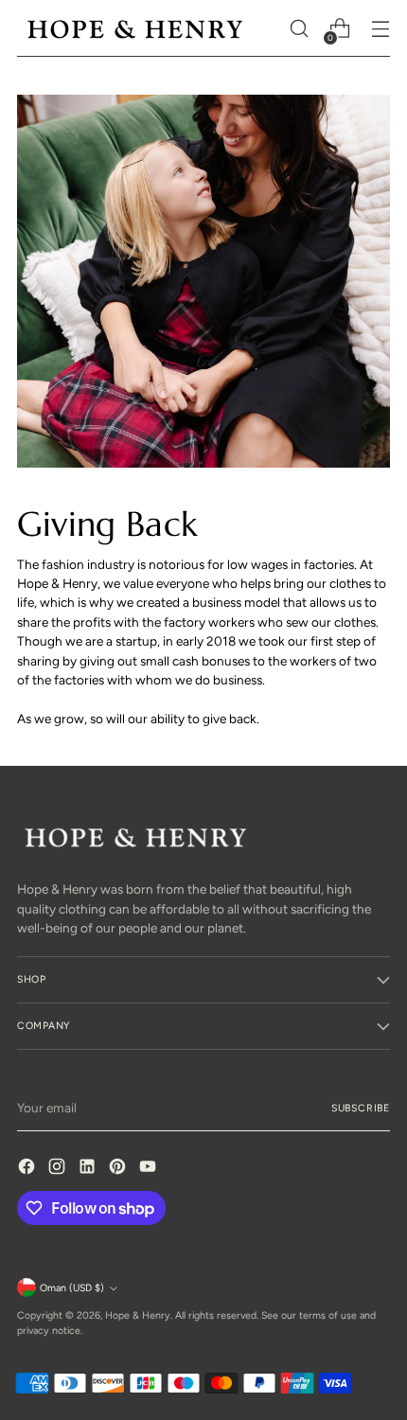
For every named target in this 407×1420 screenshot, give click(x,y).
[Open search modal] (298, 28)
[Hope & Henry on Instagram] (58, 1168)
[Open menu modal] (380, 28)
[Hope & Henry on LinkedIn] (89, 1168)
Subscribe (360, 1108)
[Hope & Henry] (135, 28)
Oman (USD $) (72, 1288)
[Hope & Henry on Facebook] (28, 1168)
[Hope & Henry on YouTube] (149, 1168)
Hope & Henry (137, 1315)
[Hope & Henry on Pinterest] (119, 1168)
